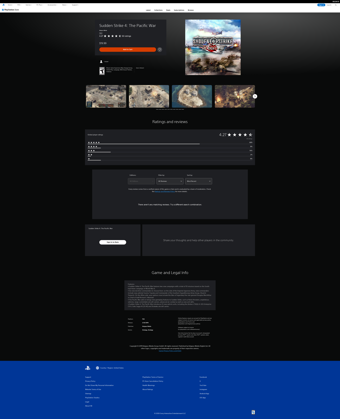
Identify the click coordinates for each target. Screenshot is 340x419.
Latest (148, 10)
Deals (168, 10)
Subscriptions (179, 10)
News (64, 5)
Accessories (52, 5)
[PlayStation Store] (11, 9)
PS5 (18, 5)
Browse (191, 10)
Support (75, 5)
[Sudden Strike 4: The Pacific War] (106, 96)
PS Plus (39, 5)
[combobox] (141, 181)
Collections (158, 10)
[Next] (255, 96)
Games (28, 5)
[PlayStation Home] (3, 5)
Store (10, 5)
